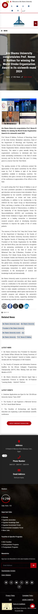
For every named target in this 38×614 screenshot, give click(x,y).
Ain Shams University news (11, 324)
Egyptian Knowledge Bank (10, 522)
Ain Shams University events (11, 333)
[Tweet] (21, 306)
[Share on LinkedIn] (26, 306)
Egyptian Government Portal (11, 525)
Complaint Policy (27, 596)
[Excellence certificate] (7, 606)
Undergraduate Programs (10, 545)
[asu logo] (19, 21)
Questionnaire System (8, 571)
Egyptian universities (9, 520)
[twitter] (11, 6)
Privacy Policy (10, 596)
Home (8, 77)
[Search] (35, 23)
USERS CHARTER (27, 600)
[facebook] (6, 582)
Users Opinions (6, 575)
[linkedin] (28, 6)
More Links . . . (7, 530)
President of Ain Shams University (13, 328)
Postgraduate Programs (10, 547)
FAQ (10, 600)
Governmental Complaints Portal (12, 528)
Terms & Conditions (19, 604)
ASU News (16, 77)
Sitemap (5, 517)
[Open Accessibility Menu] (5, 5)
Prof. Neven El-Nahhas (24, 337)
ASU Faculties (7, 542)
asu (23, 333)
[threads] (18, 10)
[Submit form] (33, 565)
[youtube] (17, 6)
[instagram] (23, 6)
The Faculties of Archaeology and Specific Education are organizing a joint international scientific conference (19, 411)
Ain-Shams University (27, 324)
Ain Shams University (9, 337)
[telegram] (12, 10)
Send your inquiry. (19, 478)
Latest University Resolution (19, 423)
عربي (23, 10)
